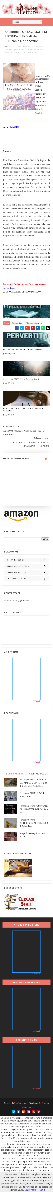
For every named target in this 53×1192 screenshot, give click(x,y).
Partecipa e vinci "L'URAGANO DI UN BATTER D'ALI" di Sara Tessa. (34, 809)
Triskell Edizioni (30, 52)
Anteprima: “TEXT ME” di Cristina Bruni (21, 379)
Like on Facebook (15, 560)
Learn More (30, 1189)
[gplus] (23, 1111)
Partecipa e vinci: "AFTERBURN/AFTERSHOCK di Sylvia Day (34, 823)
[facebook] (18, 1111)
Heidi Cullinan (27, 49)
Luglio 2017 (39, 49)
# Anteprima (17, 323)
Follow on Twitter (16, 572)
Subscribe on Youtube (18, 579)
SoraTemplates (20, 1103)
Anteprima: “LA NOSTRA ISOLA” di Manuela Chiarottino (23, 409)
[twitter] (13, 1111)
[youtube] (33, 1111)
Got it (42, 1189)
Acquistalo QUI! (11, 127)
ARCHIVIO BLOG (37, 773)
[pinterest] (38, 1111)
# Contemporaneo (33, 323)
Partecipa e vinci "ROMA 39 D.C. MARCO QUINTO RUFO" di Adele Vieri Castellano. (33, 783)
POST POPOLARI (15, 773)
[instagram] (28, 1111)
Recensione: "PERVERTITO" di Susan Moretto (23, 349)
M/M (7, 52)
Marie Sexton (16, 52)
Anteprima (38, 46)
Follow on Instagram (17, 566)
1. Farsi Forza (9, 287)
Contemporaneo (12, 49)
